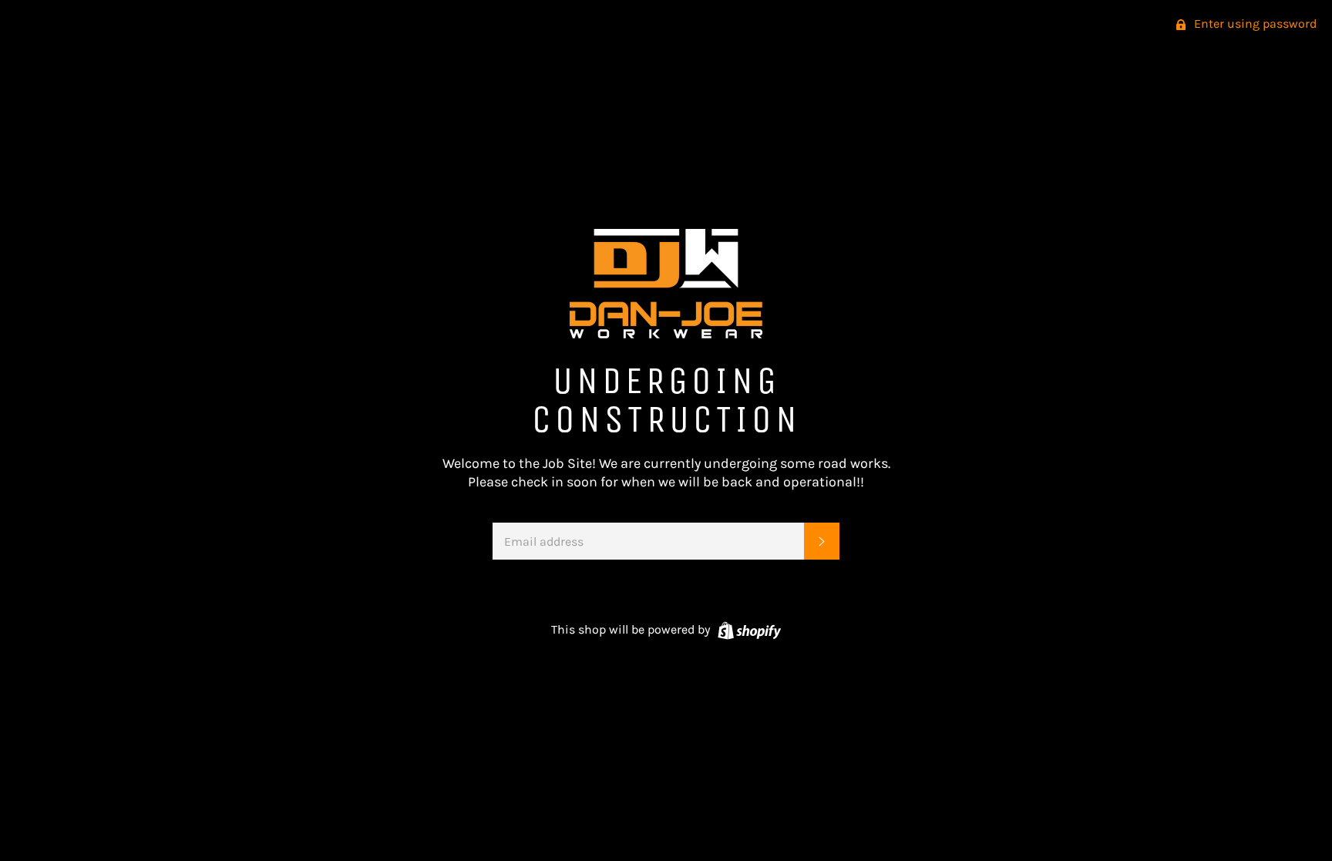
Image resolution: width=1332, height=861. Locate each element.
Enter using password (1254, 23)
